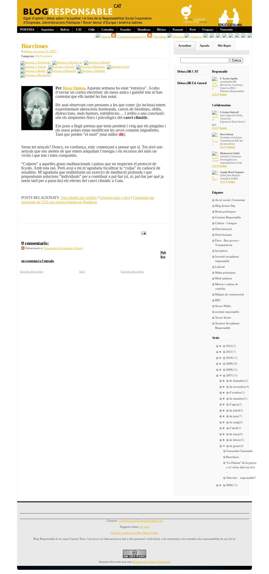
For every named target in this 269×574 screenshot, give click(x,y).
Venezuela (226, 29)
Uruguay (208, 29)
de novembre (237, 386)
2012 (229, 346)
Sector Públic (223, 306)
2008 (229, 369)
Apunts (106, 36)
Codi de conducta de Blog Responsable (134, 532)
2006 (229, 485)
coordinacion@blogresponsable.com (140, 520)
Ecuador (125, 29)
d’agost (233, 404)
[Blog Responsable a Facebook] (98, 36)
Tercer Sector (223, 317)
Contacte (196, 36)
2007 (229, 375)
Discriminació (223, 228)
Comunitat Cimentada (239, 450)
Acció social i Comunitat (230, 200)
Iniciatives (221, 250)
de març (234, 434)
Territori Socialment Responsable (227, 325)
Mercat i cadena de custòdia (226, 286)
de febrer (234, 439)
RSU (218, 300)
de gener (234, 445)
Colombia (107, 29)
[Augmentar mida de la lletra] (206, 36)
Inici (82, 271)
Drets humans (223, 234)
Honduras (144, 29)
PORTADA (27, 29)
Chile (91, 29)
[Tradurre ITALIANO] (250, 36)
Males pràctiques (225, 272)
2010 (229, 357)
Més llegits (224, 45)
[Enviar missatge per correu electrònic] (142, 232)
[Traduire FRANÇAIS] (225, 36)
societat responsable (227, 311)
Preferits (179, 36)
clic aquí (144, 526)
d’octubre (235, 392)
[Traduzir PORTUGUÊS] (237, 36)
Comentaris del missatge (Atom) (63, 248)
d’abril (233, 428)
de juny (234, 416)
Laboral (220, 266)
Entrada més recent (31, 271)
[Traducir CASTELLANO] (243, 36)
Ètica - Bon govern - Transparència (227, 242)
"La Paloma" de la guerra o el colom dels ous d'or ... (241, 467)
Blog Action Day (225, 205)
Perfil (215, 94)
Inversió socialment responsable (227, 259)
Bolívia (64, 29)
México (161, 29)
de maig (234, 422)
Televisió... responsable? (241, 477)
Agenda (204, 45)
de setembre (236, 398)
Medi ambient (43, 56)
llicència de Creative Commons (151, 561)
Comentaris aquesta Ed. (132, 36)
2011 (229, 351)
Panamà (178, 29)
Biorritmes (34, 46)
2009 (229, 363)
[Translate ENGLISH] (231, 36)
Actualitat (184, 45)
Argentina (47, 29)
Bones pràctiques (225, 211)
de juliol (234, 410)
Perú (193, 29)
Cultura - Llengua (226, 223)
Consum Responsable (228, 217)
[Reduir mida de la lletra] (212, 36)
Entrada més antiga (132, 271)
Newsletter (161, 36)
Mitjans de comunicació (229, 294)
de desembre (237, 380)
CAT (79, 29)
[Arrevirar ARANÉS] (218, 36)
